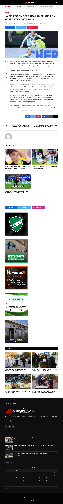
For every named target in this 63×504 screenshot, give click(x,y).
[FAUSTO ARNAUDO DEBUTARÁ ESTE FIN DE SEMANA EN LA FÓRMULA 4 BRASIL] (18, 157)
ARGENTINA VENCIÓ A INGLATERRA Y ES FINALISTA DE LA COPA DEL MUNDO (16, 192)
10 (8, 477)
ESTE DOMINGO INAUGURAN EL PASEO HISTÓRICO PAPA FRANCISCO (17, 392)
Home (32, 500)
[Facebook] (6, 65)
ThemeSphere (38, 497)
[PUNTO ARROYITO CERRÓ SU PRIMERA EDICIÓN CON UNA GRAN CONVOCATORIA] (45, 359)
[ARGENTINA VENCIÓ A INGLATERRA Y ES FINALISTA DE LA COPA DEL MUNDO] (18, 181)
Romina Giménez (13, 23)
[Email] (6, 81)
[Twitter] (6, 69)
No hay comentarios (33, 23)
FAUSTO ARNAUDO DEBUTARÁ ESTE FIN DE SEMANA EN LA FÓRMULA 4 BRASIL (17, 167)
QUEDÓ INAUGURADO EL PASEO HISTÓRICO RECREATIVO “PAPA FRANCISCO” (16, 370)
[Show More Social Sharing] (39, 27)
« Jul (6, 488)
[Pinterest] (6, 77)
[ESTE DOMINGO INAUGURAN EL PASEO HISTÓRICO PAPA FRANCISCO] (18, 381)
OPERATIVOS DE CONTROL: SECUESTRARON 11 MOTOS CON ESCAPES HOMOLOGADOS (44, 392)
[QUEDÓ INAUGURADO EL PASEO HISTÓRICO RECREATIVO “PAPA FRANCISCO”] (18, 359)
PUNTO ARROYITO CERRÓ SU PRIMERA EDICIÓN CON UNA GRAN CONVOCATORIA (44, 370)
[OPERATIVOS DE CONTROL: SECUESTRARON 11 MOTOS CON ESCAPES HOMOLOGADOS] (45, 381)
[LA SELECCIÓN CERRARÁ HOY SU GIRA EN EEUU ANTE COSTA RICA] (31, 44)
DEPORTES (7, 12)
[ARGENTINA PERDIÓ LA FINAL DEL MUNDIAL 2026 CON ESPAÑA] (45, 157)
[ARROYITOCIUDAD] (31, 2)
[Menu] (6, 2)
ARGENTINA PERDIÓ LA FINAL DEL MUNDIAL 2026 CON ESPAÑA (45, 167)
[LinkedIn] (6, 73)
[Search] (57, 2)
